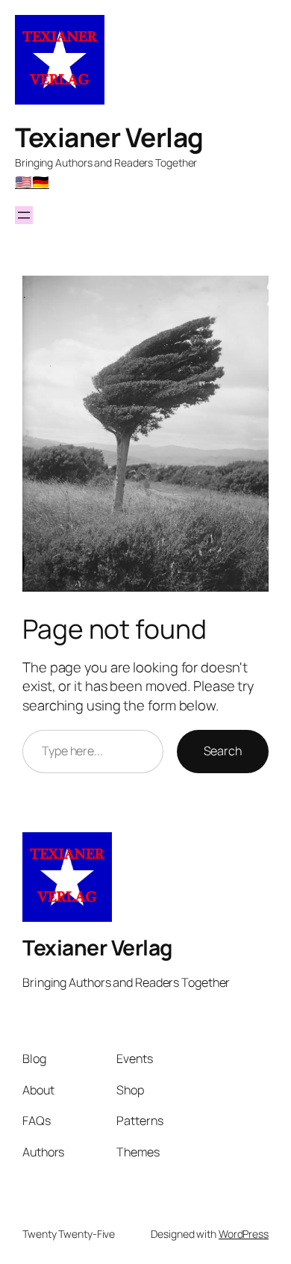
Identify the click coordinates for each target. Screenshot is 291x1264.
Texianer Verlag (109, 137)
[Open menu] (24, 215)
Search (223, 751)
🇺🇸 (23, 181)
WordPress (244, 1234)
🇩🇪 (40, 181)
